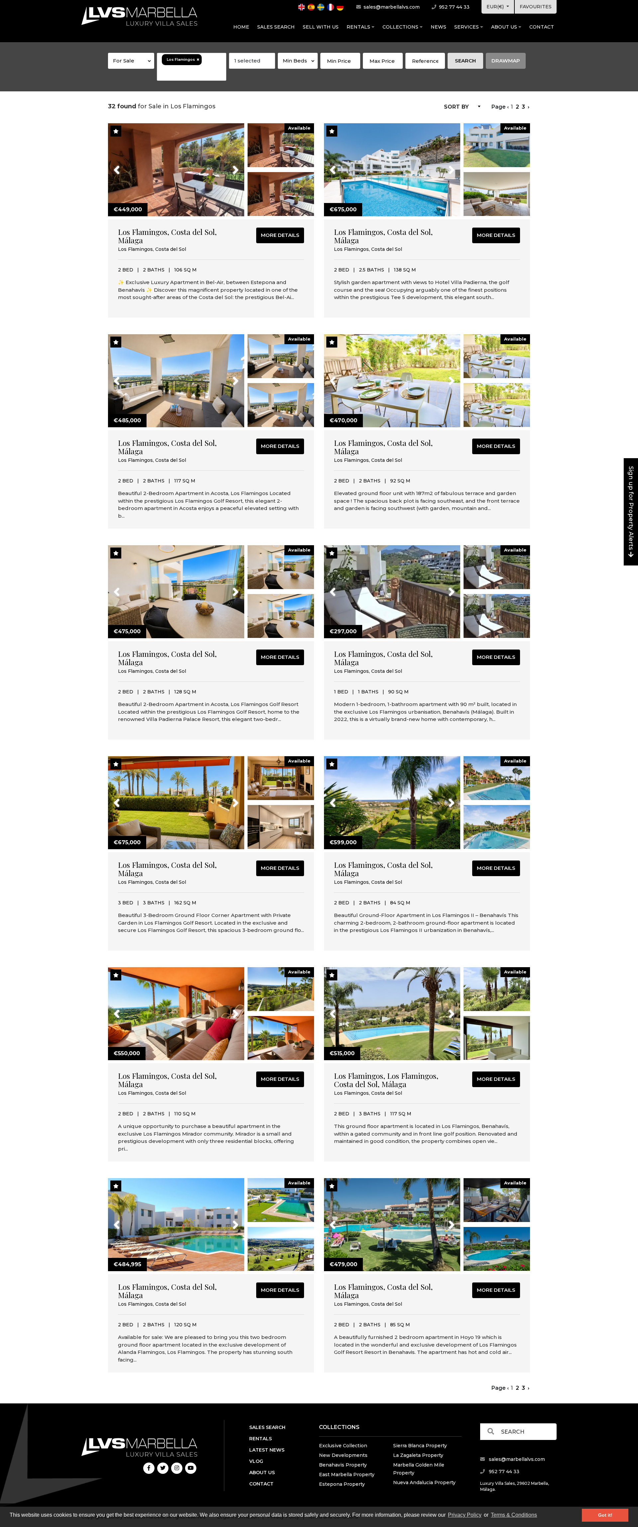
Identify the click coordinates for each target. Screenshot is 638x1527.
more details (280, 235)
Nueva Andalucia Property (424, 1482)
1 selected (247, 60)
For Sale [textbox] (123, 60)
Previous (129, 165)
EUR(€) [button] (495, 7)
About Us (504, 27)
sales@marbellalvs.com (391, 7)
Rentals (359, 27)
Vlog (256, 1461)
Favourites (536, 7)
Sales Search (276, 27)
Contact (541, 27)
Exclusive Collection (343, 1446)
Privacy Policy (464, 1515)
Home (241, 27)
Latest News (266, 1450)
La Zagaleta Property (418, 1455)
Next (227, 165)
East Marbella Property (346, 1474)
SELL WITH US (321, 27)
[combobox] (131, 61)
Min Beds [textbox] (295, 60)
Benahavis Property (343, 1465)
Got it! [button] (605, 1515)
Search (465, 60)
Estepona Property (342, 1484)
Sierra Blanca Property (420, 1446)
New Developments (343, 1455)
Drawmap (505, 60)
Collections (401, 27)
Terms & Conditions (514, 1515)
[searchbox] (191, 72)
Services (467, 27)
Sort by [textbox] (456, 107)
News (438, 27)
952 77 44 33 (454, 7)
